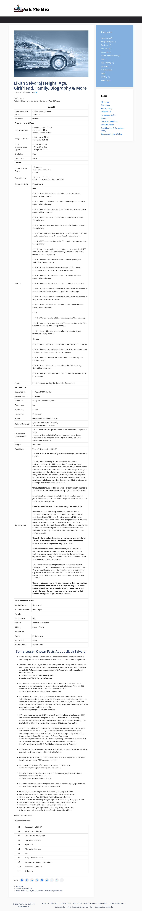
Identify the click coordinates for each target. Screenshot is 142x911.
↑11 (19, 871)
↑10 (19, 866)
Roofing (104, 77)
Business (104, 45)
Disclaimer (105, 105)
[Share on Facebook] (22, 880)
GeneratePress (24, 906)
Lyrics (103, 66)
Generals (104, 52)
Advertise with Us (108, 115)
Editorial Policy (107, 124)
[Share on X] (27, 880)
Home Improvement (109, 55)
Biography (19, 886)
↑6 (19, 849)
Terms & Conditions (109, 121)
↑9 (19, 862)
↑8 (19, 858)
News (103, 70)
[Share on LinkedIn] (32, 880)
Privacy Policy (106, 108)
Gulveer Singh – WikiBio (24, 888)
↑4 (19, 840)
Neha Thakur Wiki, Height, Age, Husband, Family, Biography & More (39, 891)
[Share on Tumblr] (52, 880)
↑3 (19, 835)
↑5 (19, 844)
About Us (105, 102)
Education (105, 48)
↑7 (19, 853)
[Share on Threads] (57, 880)
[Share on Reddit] (47, 880)
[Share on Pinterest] (42, 880)
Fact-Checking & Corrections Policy (80, 907)
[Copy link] (62, 880)
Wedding (105, 80)
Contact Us (105, 118)
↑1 (19, 827)
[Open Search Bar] (128, 19)
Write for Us (106, 111)
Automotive (106, 38)
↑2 (19, 831)
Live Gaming (106, 62)
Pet (102, 73)
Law (102, 59)
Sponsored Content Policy (111, 134)
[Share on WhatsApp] (37, 880)
